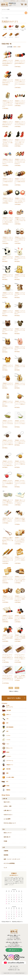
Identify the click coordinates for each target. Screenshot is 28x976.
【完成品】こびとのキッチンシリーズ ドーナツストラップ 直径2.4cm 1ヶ (20, 442)
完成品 (7, 17)
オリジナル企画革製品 (9, 863)
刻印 (7, 723)
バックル (8, 739)
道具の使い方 (7, 837)
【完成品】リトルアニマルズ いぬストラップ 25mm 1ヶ (20, 294)
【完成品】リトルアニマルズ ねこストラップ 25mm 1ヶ (7, 312)
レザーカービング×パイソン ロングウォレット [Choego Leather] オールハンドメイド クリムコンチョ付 (7, 657)
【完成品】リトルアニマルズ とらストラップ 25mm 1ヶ (20, 276)
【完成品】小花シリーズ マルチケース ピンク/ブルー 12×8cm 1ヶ (20, 502)
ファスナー (8, 756)
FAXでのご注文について (10, 823)
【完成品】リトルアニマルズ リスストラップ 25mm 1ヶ (20, 385)
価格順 (14, 46)
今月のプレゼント (8, 814)
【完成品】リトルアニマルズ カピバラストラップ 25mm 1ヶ (7, 385)
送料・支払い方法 (14, 966)
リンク (5, 867)
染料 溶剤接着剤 (9, 727)
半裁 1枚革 (8, 710)
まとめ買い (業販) (10, 777)
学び (4, 829)
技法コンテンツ (7, 832)
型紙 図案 (8, 769)
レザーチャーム (9, 760)
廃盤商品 (8, 789)
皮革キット (8, 714)
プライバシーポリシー (14, 968)
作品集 (5, 841)
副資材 (7, 752)
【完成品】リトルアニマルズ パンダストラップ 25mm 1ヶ (7, 276)
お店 (4, 847)
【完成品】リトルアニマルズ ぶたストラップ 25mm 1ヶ (20, 348)
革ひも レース (9, 748)
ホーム (3, 17)
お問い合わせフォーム (14, 950)
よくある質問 (7, 818)
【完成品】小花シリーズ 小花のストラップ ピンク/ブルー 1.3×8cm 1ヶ (7, 520)
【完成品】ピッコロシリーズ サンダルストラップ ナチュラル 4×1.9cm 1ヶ (20, 123)
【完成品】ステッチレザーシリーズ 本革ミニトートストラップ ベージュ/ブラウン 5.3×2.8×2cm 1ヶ (20, 82)
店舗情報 (6, 850)
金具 (7, 731)
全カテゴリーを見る (14, 698)
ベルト (7, 743)
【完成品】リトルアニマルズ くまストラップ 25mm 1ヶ (7, 330)
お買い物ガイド (7, 810)
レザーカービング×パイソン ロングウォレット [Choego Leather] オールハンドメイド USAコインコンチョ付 (20, 657)
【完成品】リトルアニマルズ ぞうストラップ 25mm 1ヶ (20, 330)
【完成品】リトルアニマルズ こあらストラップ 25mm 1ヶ (20, 312)
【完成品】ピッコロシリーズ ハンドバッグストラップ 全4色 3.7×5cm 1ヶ (7, 200)
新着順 (19, 46)
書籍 (7, 773)
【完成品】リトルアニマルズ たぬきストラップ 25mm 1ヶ (7, 349)
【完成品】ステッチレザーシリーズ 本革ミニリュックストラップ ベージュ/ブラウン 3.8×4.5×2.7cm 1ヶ (7, 103)
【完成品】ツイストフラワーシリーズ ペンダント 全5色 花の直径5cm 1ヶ (7, 62)
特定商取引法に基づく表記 (14, 969)
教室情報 (6, 855)
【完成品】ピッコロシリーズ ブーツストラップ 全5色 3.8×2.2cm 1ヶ (7, 123)
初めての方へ (7, 802)
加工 (7, 781)
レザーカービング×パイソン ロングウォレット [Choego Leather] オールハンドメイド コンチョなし (7, 678)
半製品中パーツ (9, 764)
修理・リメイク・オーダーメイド (12, 859)
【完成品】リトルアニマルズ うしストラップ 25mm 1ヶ (7, 258)
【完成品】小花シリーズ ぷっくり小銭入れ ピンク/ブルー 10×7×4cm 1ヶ (7, 502)
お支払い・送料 (7, 806)
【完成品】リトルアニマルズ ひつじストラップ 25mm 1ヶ (7, 294)
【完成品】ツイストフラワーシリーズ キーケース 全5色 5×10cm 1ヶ (7, 81)
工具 (7, 718)
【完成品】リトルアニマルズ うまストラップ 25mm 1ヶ (7, 403)
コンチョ (8, 735)
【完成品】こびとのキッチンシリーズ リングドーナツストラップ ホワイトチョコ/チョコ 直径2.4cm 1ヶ (7, 443)
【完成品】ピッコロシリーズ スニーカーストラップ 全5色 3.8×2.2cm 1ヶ (20, 102)
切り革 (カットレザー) (9, 706)
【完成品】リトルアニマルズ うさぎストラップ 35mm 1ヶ (20, 258)
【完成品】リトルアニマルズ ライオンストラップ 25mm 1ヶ (7, 367)
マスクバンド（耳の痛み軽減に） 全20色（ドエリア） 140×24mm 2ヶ (20, 677)
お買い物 (5, 798)
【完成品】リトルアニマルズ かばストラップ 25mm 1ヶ (20, 367)
